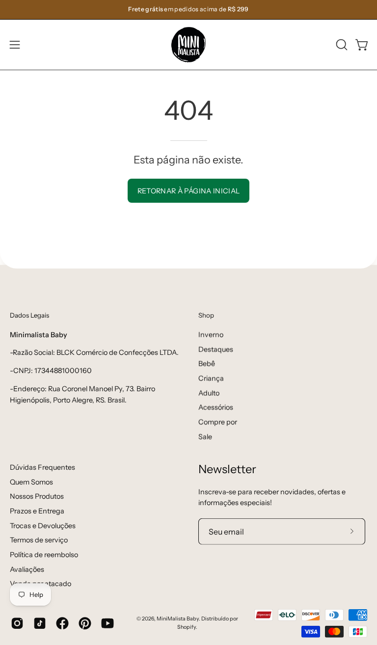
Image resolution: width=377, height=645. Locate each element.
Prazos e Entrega (37, 511)
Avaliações (27, 568)
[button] (341, 45)
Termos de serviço (39, 540)
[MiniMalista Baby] (188, 44)
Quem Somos (31, 481)
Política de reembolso (44, 554)
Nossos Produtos (37, 496)
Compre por (217, 421)
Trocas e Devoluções (43, 525)
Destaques (215, 349)
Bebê (206, 363)
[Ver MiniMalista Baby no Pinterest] (85, 623)
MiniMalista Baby (178, 619)
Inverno (210, 334)
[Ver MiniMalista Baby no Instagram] (17, 623)
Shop (206, 315)
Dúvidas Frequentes (42, 466)
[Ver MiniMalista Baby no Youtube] (107, 623)
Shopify (186, 626)
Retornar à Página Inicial (188, 191)
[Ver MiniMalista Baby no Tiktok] (39, 623)
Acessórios (215, 407)
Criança (211, 378)
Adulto (208, 392)
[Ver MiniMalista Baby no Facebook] (62, 623)
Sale (205, 436)
